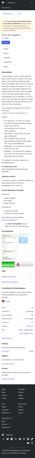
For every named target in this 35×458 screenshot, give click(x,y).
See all (31, 351)
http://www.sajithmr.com (9, 220)
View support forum (8, 363)
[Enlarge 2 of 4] (31, 236)
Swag (21, 413)
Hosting (4, 395)
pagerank (26, 333)
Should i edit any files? (9, 276)
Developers (5, 410)
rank (31, 333)
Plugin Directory (6, 7)
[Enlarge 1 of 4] (14, 236)
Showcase (21, 389)
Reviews (6, 53)
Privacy (4, 398)
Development (7, 62)
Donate (21, 410)
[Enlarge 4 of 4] (31, 264)
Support (5, 66)
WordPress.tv (7, 413)
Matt (4, 421)
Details (5, 49)
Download (6, 42)
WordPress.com (7, 418)
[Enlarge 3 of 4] (14, 252)
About (3, 389)
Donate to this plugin (8, 379)
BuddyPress (6, 427)
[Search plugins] (19, 13)
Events (20, 407)
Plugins (20, 395)
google (21, 330)
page (21, 333)
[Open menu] (32, 2)
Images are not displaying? (10, 282)
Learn (3, 404)
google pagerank (28, 330)
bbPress (5, 424)
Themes (20, 392)
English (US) (30, 326)
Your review (5, 351)
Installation (6, 57)
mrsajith (6, 38)
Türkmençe (9, 435)
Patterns (21, 398)
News (3, 392)
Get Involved (22, 404)
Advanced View (7, 338)
